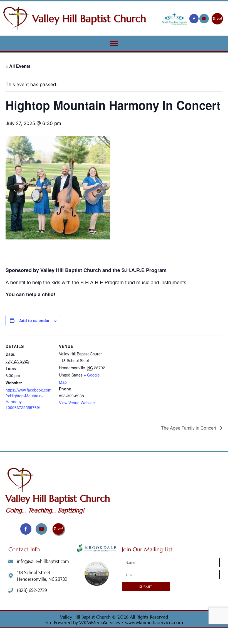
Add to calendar (34, 320)
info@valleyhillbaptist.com (43, 561)
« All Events (18, 66)
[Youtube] (204, 18)
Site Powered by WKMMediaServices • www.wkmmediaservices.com (114, 622)
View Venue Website (77, 402)
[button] (114, 43)
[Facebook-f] (194, 18)
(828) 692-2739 (32, 590)
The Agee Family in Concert (189, 428)
